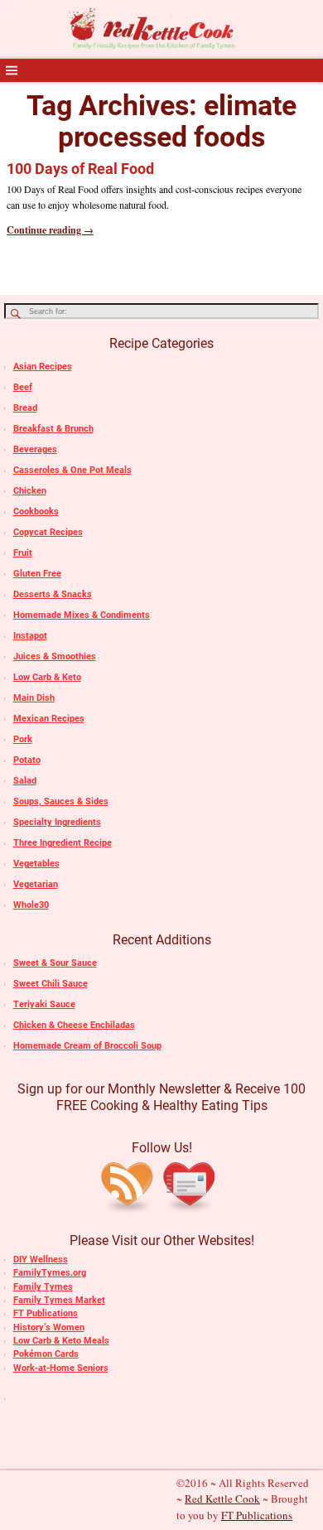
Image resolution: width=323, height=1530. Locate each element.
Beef (22, 387)
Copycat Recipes (48, 532)
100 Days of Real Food (80, 168)
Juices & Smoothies (54, 656)
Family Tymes (43, 1286)
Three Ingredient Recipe (62, 842)
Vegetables (36, 863)
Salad (24, 780)
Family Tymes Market (59, 1300)
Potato (27, 760)
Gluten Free (37, 573)
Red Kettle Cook (222, 1498)
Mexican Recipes (48, 718)
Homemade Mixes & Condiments (81, 615)
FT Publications (45, 1313)
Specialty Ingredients (57, 822)
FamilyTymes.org (49, 1272)
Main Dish (34, 698)
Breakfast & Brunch (53, 428)
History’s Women (48, 1327)
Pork (22, 739)
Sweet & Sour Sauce (55, 963)
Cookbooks (36, 511)
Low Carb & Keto (47, 677)
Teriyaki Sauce (44, 1004)
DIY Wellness (40, 1259)
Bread (25, 408)
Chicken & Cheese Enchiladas (74, 1025)
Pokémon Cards (46, 1354)
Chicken (29, 490)
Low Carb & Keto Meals (61, 1340)
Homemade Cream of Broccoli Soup (87, 1045)
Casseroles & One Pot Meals (72, 470)
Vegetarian (35, 884)
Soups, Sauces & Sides (60, 801)
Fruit (22, 553)
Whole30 (31, 905)
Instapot (30, 635)
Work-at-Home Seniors (60, 1368)
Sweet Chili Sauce (50, 983)
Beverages (35, 449)
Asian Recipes (42, 366)
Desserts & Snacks (52, 594)
